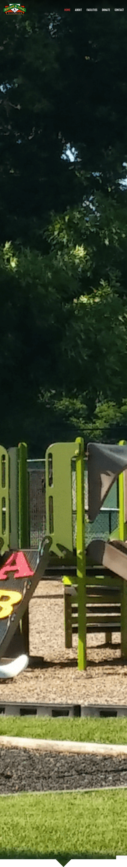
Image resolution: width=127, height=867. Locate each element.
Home (67, 10)
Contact (119, 10)
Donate (106, 10)
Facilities (92, 10)
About (78, 10)
